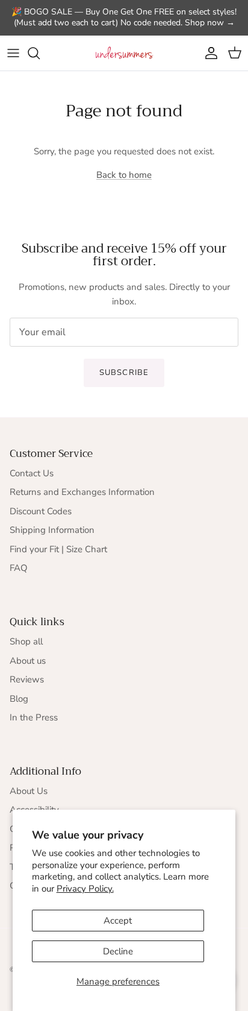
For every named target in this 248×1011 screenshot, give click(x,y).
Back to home (124, 175)
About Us (29, 791)
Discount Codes (41, 511)
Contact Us (32, 473)
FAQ (19, 568)
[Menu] (13, 53)
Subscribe (123, 372)
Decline (118, 951)
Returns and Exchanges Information (82, 492)
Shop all (26, 641)
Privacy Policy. (85, 889)
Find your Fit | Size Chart (58, 549)
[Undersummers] (124, 53)
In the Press (34, 717)
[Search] (39, 53)
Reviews (27, 679)
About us (28, 661)
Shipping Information (52, 530)
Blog (19, 699)
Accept (118, 921)
